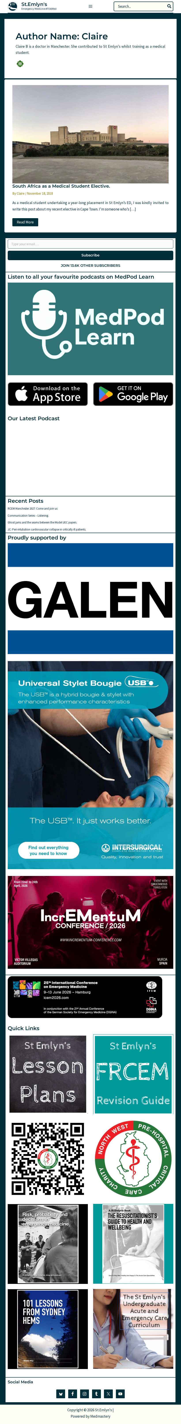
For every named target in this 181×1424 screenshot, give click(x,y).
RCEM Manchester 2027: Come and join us (32, 508)
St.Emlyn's (34, 4)
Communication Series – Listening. (28, 515)
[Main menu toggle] (90, 6)
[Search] (169, 6)
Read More (25, 222)
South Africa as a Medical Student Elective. (61, 186)
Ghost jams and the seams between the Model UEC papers (42, 522)
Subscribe (90, 255)
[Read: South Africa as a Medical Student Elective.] (90, 133)
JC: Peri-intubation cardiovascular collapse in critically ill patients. (47, 529)
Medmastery (100, 1416)
